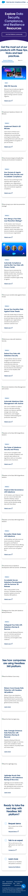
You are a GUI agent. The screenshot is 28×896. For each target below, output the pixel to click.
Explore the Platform (14, 867)
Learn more (7, 707)
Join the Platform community (14, 34)
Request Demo (13, 831)
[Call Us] (23, 886)
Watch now (7, 101)
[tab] (8, 60)
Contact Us (12, 850)
